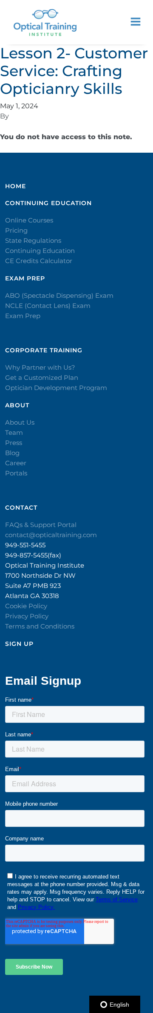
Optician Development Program (56, 388)
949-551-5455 (25, 545)
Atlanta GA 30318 (32, 596)
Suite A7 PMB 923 (33, 586)
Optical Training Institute (44, 565)
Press (13, 443)
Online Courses (29, 220)
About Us (19, 422)
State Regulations (33, 240)
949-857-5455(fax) (33, 555)
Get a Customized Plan (41, 377)
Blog (12, 453)
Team (14, 432)
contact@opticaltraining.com (51, 535)
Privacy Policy (26, 616)
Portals (16, 473)
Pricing (16, 230)
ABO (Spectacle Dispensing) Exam (59, 295)
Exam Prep (22, 316)
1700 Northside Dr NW (40, 575)
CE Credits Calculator (38, 261)
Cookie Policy (26, 606)
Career (15, 463)
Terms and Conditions (39, 626)
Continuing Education (40, 251)
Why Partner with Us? (40, 367)
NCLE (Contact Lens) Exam (48, 306)
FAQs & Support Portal (40, 525)
